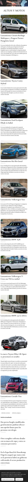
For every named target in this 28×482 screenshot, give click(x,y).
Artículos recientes (5, 413)
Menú (26, 1)
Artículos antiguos (16, 413)
